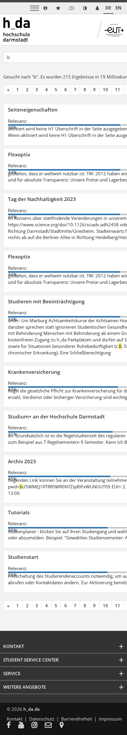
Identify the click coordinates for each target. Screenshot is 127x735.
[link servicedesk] (97, 8)
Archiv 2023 (22, 461)
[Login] (72, 8)
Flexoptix (19, 154)
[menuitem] (12, 725)
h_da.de (31, 709)
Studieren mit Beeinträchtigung (46, 301)
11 (117, 89)
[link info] (45, 8)
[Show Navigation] (34, 8)
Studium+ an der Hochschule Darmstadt (56, 416)
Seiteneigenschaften (33, 109)
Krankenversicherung (34, 372)
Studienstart (23, 557)
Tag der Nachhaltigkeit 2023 (42, 199)
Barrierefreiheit (76, 719)
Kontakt (14, 719)
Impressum (110, 719)
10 (105, 89)
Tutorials (19, 512)
